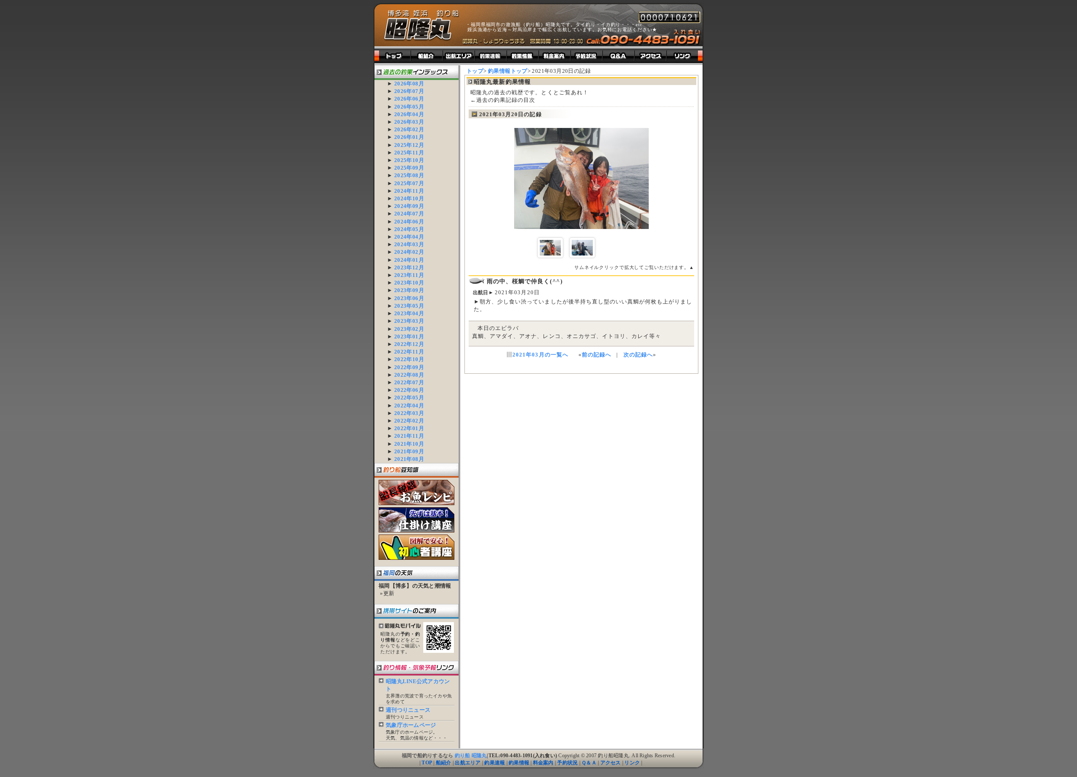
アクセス (610, 763)
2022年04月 (409, 405)
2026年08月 (409, 83)
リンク (632, 763)
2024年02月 (409, 252)
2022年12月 (409, 344)
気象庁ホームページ (411, 725)
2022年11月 (409, 352)
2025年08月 (409, 175)
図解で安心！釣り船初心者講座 (416, 547)
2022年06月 (409, 390)
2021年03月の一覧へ (540, 354)
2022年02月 (409, 421)
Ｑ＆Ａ (589, 763)
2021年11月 (409, 436)
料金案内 (543, 763)
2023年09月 (409, 290)
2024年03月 (409, 244)
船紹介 (443, 763)
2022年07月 (409, 382)
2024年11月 (409, 191)
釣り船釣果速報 (491, 55)
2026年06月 (409, 99)
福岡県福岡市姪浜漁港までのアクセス (651, 55)
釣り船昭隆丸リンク (685, 55)
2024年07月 (409, 213)
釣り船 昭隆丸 (471, 755)
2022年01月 (409, 428)
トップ (392, 55)
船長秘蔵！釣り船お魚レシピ (416, 492)
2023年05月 (409, 306)
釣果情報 (519, 763)
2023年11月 (409, 275)
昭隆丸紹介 (427, 55)
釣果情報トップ (508, 71)
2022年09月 (409, 367)
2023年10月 (409, 282)
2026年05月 (409, 107)
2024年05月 (409, 229)
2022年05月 (409, 397)
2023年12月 (409, 267)
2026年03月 (409, 122)
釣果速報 (494, 763)
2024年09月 (409, 206)
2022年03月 (409, 413)
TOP (427, 763)
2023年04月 (409, 313)
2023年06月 (409, 298)
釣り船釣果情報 (523, 55)
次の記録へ (638, 354)
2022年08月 (409, 375)
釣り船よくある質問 (619, 55)
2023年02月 (409, 329)
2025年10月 (409, 160)
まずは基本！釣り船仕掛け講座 (416, 519)
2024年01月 (409, 260)
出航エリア (459, 55)
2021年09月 (409, 451)
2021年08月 (409, 459)
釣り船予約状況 (587, 55)
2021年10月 (409, 444)
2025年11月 (409, 152)
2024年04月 (409, 237)
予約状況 (567, 763)
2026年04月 (409, 114)
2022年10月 (409, 359)
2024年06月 (409, 221)
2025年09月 (409, 168)
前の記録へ (596, 354)
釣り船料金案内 (555, 55)
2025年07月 (409, 183)
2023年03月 (409, 321)
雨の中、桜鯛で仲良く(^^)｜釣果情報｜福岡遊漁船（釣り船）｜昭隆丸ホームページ (421, 25)
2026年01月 (409, 137)
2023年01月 (409, 336)
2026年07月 (409, 91)
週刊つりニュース (408, 710)
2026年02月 (409, 129)
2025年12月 (409, 145)
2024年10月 (409, 198)
